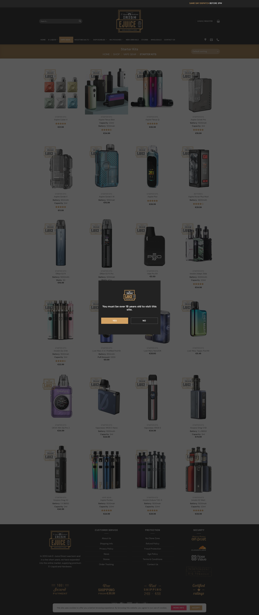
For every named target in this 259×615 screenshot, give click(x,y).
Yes (115, 320)
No (144, 320)
